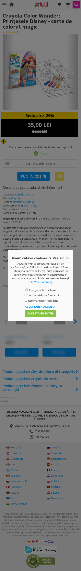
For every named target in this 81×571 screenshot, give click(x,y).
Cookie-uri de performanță (43, 295)
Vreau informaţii (43, 282)
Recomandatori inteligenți (43, 300)
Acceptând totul (40, 313)
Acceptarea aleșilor (40, 307)
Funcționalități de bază (42, 290)
